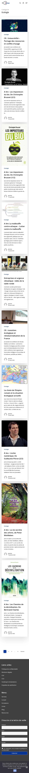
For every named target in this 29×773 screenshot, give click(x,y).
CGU (3, 679)
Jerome (10, 62)
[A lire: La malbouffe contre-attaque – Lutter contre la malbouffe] (14, 228)
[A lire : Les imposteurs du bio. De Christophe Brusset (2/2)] (14, 95)
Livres (3, 706)
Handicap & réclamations (9, 682)
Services (4, 697)
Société (3, 742)
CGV (3, 675)
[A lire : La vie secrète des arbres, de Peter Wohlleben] (14, 520)
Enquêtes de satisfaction (9, 685)
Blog (3, 709)
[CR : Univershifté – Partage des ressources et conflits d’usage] (14, 42)
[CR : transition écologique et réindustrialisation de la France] (14, 336)
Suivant (22, 651)
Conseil (4, 700)
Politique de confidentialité (10, 669)
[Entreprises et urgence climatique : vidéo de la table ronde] (14, 282)
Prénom (4, 725)
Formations (5, 703)
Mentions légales (7, 672)
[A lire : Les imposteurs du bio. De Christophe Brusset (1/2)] (14, 162)
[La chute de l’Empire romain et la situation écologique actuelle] (14, 391)
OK (15, 770)
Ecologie (6, 34)
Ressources (5, 713)
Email (3, 736)
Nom (3, 730)
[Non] (27, 767)
